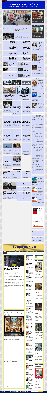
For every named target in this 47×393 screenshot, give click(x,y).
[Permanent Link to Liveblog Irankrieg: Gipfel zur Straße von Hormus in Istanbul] (7, 145)
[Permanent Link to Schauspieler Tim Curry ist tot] (20, 184)
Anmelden (33, 231)
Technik (19, 8)
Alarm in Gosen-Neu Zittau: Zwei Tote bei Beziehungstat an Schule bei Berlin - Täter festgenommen (41, 104)
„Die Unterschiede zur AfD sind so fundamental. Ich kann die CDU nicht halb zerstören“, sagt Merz (12, 42)
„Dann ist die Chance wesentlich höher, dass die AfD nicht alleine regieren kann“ (26, 48)
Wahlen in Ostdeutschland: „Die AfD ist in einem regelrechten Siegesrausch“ (9, 96)
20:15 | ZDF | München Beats (39, 147)
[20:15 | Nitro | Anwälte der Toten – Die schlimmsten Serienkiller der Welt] (34, 134)
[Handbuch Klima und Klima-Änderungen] (34, 182)
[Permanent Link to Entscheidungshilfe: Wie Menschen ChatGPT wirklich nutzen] (7, 158)
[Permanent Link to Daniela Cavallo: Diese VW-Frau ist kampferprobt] (24, 90)
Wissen (27, 8)
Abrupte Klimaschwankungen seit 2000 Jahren (40, 188)
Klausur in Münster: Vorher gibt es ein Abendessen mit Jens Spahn (26, 53)
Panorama (25, 8)
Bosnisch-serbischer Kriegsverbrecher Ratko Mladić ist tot (12, 63)
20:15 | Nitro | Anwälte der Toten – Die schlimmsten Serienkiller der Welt (40, 132)
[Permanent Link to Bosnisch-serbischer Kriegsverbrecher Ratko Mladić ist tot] (5, 64)
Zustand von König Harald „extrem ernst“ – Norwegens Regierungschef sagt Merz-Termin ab (9, 193)
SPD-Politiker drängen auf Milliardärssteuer (12, 68)
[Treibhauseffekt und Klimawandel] (34, 202)
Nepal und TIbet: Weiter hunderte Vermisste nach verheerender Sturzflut (26, 135)
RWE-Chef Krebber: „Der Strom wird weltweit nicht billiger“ (17, 148)
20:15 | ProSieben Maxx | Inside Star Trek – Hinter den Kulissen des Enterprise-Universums (39, 124)
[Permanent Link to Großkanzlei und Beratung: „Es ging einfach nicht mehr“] (7, 132)
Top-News (4, 8)
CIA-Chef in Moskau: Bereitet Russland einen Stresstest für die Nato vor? (27, 193)
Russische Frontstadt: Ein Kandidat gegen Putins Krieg (16, 84)
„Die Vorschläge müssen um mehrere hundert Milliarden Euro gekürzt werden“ (26, 58)
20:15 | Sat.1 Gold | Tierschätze (39, 115)
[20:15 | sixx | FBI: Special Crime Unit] (34, 142)
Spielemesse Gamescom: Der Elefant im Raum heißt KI (7, 122)
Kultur (14, 8)
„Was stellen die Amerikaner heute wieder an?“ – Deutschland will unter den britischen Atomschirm (26, 42)
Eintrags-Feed (33, 232)
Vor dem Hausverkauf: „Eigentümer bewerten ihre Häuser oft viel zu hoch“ (26, 107)
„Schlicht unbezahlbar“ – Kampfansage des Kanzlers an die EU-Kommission (12, 47)
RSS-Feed (4, 195)
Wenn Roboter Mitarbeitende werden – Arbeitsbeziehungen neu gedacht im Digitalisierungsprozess (36, 26)
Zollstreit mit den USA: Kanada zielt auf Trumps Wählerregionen (26, 198)
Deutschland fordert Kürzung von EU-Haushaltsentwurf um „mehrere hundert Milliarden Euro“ (26, 64)
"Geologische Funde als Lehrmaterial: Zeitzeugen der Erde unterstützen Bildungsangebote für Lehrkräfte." (41, 56)
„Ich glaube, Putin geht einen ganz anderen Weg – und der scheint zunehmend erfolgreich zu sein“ (22, 34)
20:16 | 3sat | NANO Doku (39, 166)
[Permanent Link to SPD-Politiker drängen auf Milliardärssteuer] (5, 69)
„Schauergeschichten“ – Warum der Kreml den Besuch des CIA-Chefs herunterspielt (12, 53)
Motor (22, 8)
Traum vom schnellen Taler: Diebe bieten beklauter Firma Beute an (41, 93)
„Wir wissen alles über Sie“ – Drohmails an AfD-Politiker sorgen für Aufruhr (12, 75)
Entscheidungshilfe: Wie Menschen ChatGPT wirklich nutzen (7, 162)
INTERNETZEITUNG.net (23, 4)
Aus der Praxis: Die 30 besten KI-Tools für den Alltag (17, 135)
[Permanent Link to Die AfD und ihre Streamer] (17, 17)
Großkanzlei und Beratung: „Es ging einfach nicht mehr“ (7, 135)
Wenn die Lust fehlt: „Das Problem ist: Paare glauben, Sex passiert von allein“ (26, 122)
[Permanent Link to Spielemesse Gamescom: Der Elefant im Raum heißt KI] (7, 118)
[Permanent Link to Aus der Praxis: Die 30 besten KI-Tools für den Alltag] (17, 132)
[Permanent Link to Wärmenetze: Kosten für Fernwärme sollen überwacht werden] (24, 172)
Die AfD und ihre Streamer (17, 26)
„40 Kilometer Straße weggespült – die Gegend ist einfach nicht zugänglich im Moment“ (12, 58)
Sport (12, 8)
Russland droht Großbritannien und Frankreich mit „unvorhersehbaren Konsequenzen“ (25, 70)
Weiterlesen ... (17, 30)
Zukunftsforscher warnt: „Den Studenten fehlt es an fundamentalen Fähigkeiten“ (26, 149)
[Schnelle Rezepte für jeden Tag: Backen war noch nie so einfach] (34, 85)
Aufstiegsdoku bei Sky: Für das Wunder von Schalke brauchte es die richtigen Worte (17, 122)
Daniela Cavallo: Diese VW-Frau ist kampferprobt (7, 84)
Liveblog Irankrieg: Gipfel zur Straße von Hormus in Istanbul (7, 148)
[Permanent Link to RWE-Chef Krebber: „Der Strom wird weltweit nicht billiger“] (17, 145)
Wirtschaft (9, 8)
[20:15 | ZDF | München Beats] (34, 150)
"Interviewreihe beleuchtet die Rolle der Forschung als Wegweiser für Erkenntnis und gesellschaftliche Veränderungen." (40, 44)
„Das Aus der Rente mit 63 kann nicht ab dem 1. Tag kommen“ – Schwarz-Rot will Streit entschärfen (26, 75)
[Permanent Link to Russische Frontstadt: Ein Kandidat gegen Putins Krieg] (7, 103)
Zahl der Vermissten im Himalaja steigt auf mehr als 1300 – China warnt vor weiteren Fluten (26, 188)
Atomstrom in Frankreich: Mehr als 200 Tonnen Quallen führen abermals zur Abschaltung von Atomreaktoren (26, 83)
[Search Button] (43, 8)
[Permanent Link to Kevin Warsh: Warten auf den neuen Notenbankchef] (5, 172)
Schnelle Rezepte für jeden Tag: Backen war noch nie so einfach (40, 81)
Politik (6, 8)
